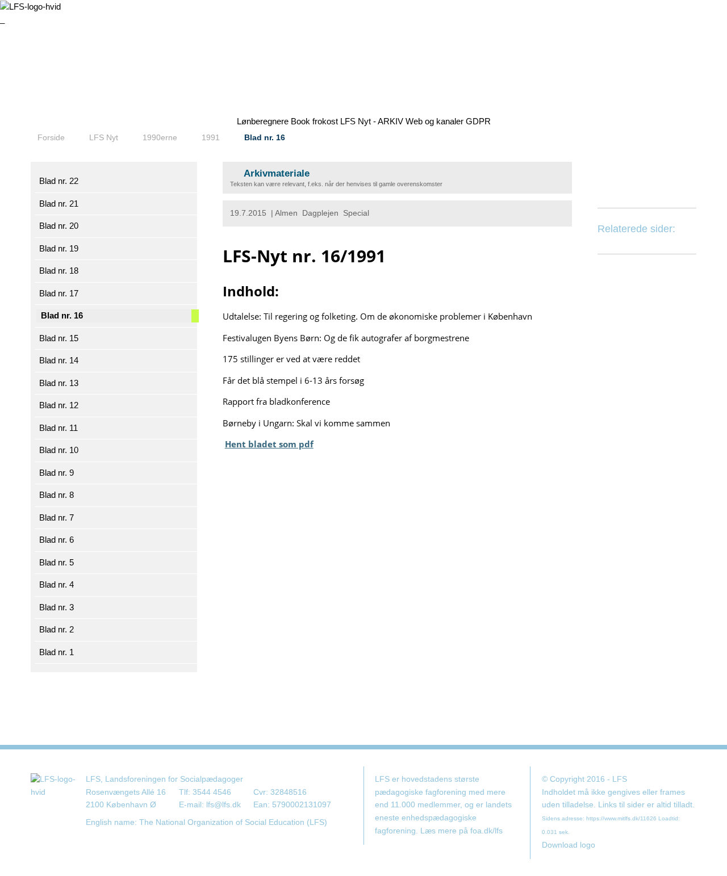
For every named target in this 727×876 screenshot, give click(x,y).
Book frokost (314, 121)
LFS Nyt (103, 137)
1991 (211, 137)
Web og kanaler (434, 121)
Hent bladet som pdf (269, 444)
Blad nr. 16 (264, 137)
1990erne (160, 137)
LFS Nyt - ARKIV (371, 121)
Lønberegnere (263, 121)
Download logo (568, 845)
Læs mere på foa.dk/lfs (461, 831)
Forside (51, 137)
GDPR (478, 121)
